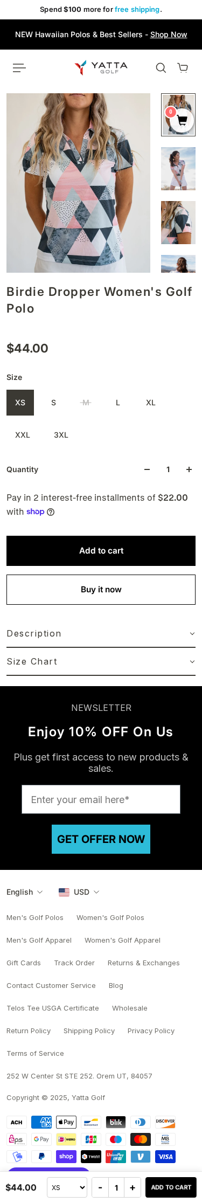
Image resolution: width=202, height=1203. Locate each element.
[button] (101, 634)
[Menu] (19, 68)
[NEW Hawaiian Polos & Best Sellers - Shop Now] (101, 34)
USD (81, 891)
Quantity (22, 469)
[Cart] (182, 68)
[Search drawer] (161, 68)
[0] (182, 121)
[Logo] (101, 67)
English (19, 891)
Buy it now (101, 589)
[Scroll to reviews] (101, 328)
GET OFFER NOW (101, 839)
